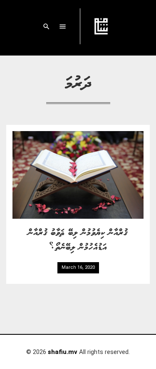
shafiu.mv (62, 352)
